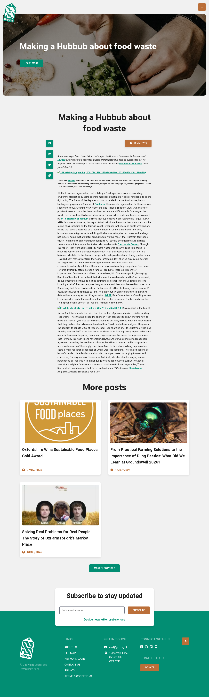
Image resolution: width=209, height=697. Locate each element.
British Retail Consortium (74, 218)
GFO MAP (70, 653)
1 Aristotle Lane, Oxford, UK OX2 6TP (118, 657)
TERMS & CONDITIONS (78, 676)
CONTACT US (72, 664)
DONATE (149, 667)
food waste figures (128, 244)
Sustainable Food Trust (130, 163)
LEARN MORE (31, 63)
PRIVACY (69, 670)
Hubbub (61, 160)
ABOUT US (70, 647)
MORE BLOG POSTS (104, 568)
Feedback (100, 204)
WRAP (108, 295)
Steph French (135, 368)
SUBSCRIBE (139, 610)
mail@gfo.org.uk (118, 647)
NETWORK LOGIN (74, 658)
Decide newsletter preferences (104, 619)
